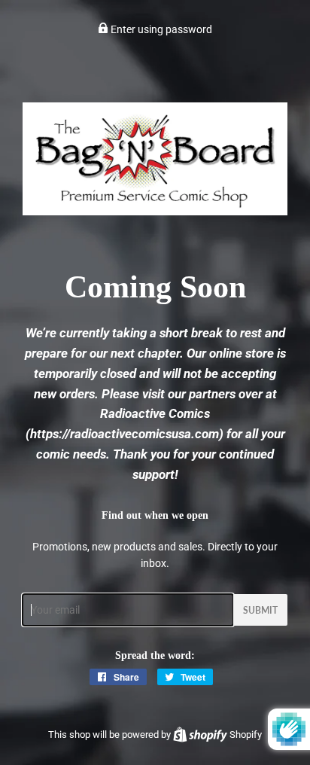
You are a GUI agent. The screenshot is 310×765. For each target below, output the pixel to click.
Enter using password (160, 29)
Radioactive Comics (155, 413)
